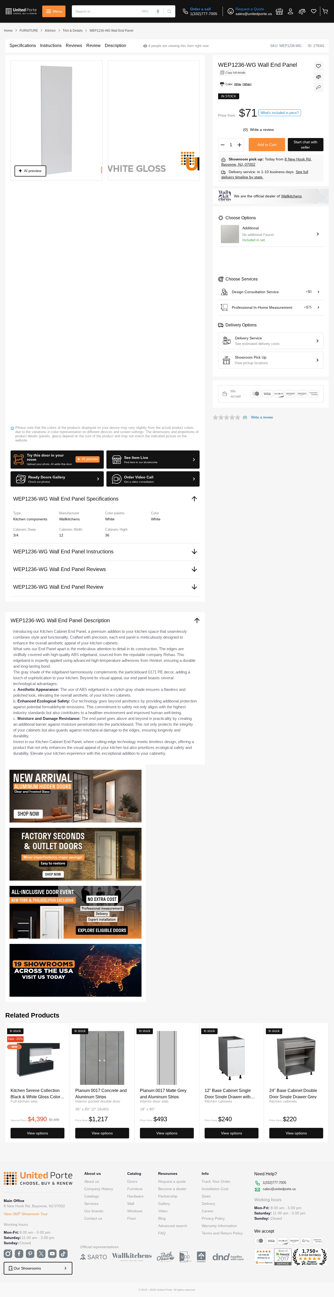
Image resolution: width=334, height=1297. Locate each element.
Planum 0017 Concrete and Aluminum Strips (101, 1093)
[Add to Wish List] (318, 66)
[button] (57, 459)
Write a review (262, 129)
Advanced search (172, 1226)
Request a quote (172, 1181)
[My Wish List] (313, 11)
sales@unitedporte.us (254, 14)
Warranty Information (219, 1226)
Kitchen (50, 30)
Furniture (135, 1189)
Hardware (135, 1196)
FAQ (162, 1233)
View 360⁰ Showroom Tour (26, 1214)
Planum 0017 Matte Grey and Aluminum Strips (163, 1093)
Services (91, 1203)
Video (163, 1211)
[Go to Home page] (21, 11)
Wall (130, 1203)
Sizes (206, 1196)
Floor (131, 1218)
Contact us (93, 1218)
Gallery (164, 1203)
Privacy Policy (213, 1218)
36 (107, 535)
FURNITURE (29, 30)
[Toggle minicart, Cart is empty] (325, 11)
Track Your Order (216, 1181)
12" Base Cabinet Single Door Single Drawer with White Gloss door (228, 1093)
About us (91, 1181)
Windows (134, 1211)
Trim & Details (73, 30)
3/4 (15, 535)
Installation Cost (215, 1189)
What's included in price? (280, 113)
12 (61, 535)
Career (207, 1211)
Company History (98, 1189)
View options (37, 1133)
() (246, 129)
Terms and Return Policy (222, 1233)
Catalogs (91, 1196)
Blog (162, 1218)
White (156, 519)
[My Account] (290, 11)
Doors (132, 1181)
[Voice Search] (158, 11)
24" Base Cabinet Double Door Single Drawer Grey (293, 1093)
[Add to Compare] (318, 77)
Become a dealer (172, 1189)
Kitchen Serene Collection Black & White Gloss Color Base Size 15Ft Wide (35, 1093)
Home (8, 30)
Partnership (167, 1196)
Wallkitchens (291, 196)
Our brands (93, 1211)
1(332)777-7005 (203, 14)
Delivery (208, 1203)
